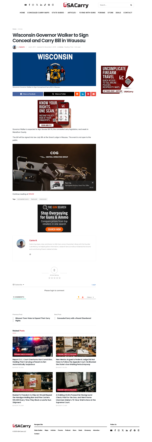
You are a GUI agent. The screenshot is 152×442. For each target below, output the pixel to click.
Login (93, 285)
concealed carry (23, 199)
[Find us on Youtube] (26, 5)
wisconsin (43, 199)
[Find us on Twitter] (37, 5)
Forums (60, 430)
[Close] (92, 182)
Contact (127, 12)
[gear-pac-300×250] (117, 47)
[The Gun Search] (54, 218)
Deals (80, 430)
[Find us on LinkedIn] (41, 5)
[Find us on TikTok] (45, 5)
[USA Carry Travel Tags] (54, 114)
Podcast (67, 430)
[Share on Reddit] (77, 94)
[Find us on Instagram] (33, 5)
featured (34, 199)
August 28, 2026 (19, 367)
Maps (46, 430)
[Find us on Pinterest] (49, 5)
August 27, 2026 (62, 406)
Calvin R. (22, 47)
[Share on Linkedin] (82, 94)
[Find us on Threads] (53, 5)
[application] (54, 167)
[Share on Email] (93, 94)
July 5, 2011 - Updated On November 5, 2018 (42, 47)
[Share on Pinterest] (88, 94)
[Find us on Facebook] (29, 5)
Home (22, 12)
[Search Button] (131, 5)
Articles (20, 29)
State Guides (38, 430)
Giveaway (87, 430)
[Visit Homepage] (76, 5)
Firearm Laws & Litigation (23, 354)
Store (74, 430)
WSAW (31, 194)
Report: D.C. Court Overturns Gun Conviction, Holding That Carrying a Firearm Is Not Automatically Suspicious (32, 362)
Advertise (96, 430)
